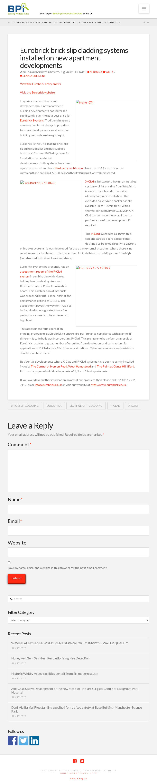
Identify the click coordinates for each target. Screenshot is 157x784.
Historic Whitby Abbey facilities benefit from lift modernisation (54, 673)
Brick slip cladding (25, 405)
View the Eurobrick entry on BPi (40, 84)
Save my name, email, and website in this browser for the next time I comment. (57, 567)
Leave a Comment (33, 75)
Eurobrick (54, 405)
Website (17, 543)
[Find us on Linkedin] (34, 740)
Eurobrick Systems (32, 120)
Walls (109, 72)
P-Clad (95, 233)
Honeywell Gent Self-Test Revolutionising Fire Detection (50, 658)
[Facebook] (75, 761)
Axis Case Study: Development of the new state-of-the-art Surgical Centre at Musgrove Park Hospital (74, 690)
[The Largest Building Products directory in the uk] (57, 9)
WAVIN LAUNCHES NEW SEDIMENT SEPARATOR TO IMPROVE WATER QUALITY (69, 643)
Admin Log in (78, 778)
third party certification (69, 168)
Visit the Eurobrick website (37, 92)
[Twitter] (82, 761)
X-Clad (89, 181)
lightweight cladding (86, 405)
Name (15, 499)
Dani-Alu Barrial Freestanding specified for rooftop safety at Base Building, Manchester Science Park (76, 709)
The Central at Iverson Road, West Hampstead (61, 366)
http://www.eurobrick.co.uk (108, 384)
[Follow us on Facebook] (13, 740)
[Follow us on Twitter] (23, 740)
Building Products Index (78, 773)
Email (15, 521)
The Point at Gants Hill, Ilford (115, 366)
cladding (95, 72)
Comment (19, 444)
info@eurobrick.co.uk (48, 384)
